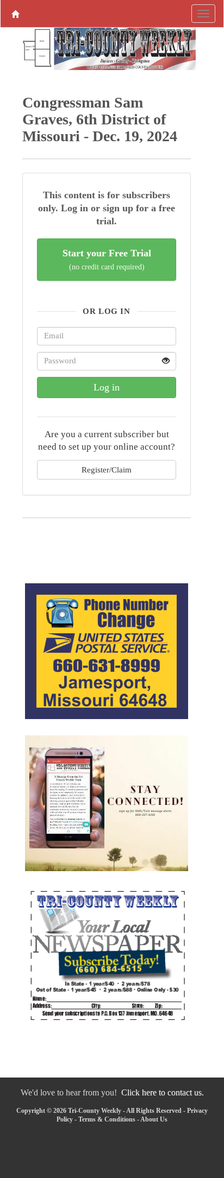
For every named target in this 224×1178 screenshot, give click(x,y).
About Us (153, 1119)
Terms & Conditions (106, 1119)
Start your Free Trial (107, 259)
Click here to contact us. (162, 1092)
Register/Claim (107, 469)
